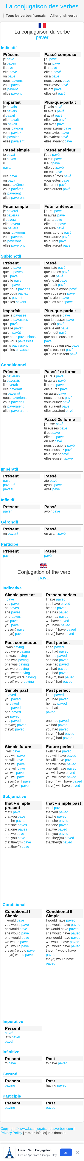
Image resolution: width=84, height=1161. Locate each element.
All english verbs (64, 15)
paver (42, 37)
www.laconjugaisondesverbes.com (46, 1128)
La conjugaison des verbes (42, 6)
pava (7, 167)
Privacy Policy (11, 1133)
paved (50, 712)
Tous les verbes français (26, 15)
